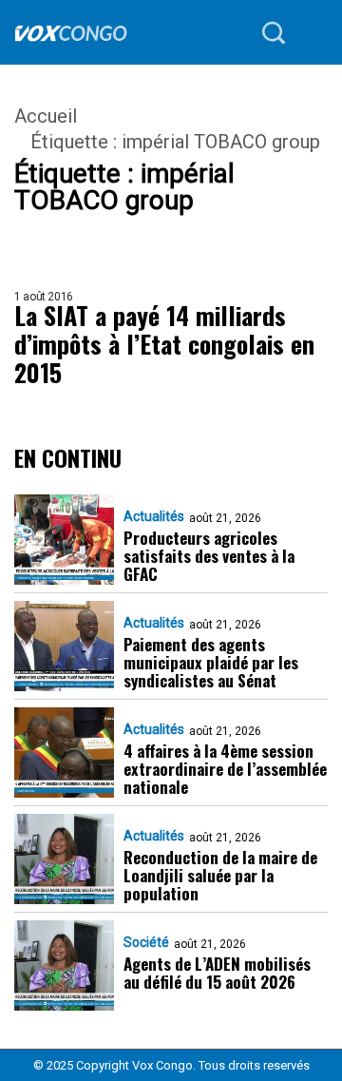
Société (146, 942)
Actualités (154, 516)
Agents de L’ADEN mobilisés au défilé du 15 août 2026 (217, 973)
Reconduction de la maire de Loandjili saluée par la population (220, 875)
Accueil (45, 116)
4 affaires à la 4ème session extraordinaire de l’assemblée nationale (225, 769)
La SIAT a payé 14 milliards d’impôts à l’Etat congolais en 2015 (164, 344)
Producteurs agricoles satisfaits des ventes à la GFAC (209, 556)
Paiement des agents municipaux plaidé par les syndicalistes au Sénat (211, 662)
